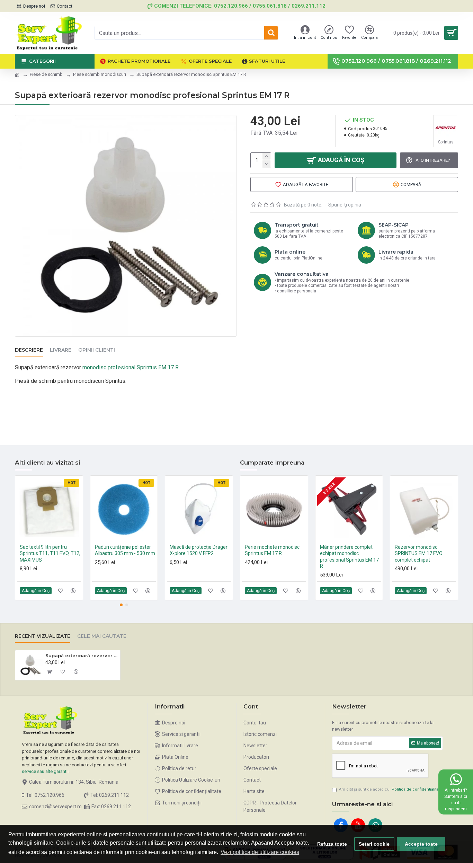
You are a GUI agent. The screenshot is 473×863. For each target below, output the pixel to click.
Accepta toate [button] (421, 844)
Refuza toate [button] (332, 844)
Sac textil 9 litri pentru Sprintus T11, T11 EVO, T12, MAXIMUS (50, 553)
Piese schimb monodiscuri (99, 74)
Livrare (60, 350)
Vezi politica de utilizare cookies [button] (260, 852)
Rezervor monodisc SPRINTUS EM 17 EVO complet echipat (419, 553)
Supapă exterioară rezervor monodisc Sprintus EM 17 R (81, 655)
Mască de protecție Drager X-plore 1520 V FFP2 (198, 550)
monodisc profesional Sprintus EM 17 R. (131, 367)
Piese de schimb (46, 74)
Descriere (29, 350)
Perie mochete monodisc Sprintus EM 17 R (272, 550)
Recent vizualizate (42, 636)
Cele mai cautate (101, 636)
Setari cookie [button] (374, 844)
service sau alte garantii (45, 771)
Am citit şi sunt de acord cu (390, 789)
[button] (121, 605)
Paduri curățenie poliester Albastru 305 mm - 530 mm (125, 550)
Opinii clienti (96, 350)
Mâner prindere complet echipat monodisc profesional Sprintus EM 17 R (349, 556)
